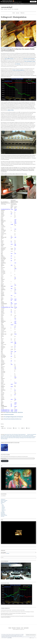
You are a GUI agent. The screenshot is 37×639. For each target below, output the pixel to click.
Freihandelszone (23, 434)
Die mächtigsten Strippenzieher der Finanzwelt (13, 416)
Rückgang (14, 436)
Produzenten (10, 436)
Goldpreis (11, 435)
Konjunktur (17, 435)
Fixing (19, 434)
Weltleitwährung (28, 437)
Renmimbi (17, 436)
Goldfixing (7, 435)
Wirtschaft (10, 47)
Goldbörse (4, 435)
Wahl (25, 437)
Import (14, 435)
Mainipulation (28, 435)
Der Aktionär (17, 64)
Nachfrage (31, 435)
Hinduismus (3, 513)
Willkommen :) (22, 3)
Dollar (15, 434)
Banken (6, 434)
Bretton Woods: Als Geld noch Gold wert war (12, 419)
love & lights (3, 512)
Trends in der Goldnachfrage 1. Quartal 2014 (14, 412)
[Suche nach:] (18, 557)
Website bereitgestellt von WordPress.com (18, 629)
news (4, 47)
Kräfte (20, 435)
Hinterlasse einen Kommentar (31, 434)
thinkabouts (2, 502)
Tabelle (10, 437)
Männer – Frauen (3, 501)
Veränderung (17, 437)
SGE (32, 436)
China (13, 434)
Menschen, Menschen (4, 500)
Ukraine (12, 437)
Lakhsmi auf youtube (4, 515)
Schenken (33, 1)
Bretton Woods (9, 434)
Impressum (18, 3)
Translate (7, 553)
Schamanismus (3, 514)
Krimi (22, 435)
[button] (16, 487)
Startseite (14, 3)
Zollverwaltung (5, 438)
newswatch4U (6, 7)
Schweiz (20, 436)
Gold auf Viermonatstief (9, 414)
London (24, 435)
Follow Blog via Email (5, 454)
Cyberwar (3, 506)
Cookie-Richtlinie (9, 637)
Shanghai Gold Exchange (4, 437)
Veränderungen (21, 437)
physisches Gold (3, 436)
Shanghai (34, 436)
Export (17, 434)
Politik (6, 47)
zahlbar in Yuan (10, 110)
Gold (2, 47)
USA (14, 437)
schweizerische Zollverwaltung (26, 436)
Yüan (1, 438)
